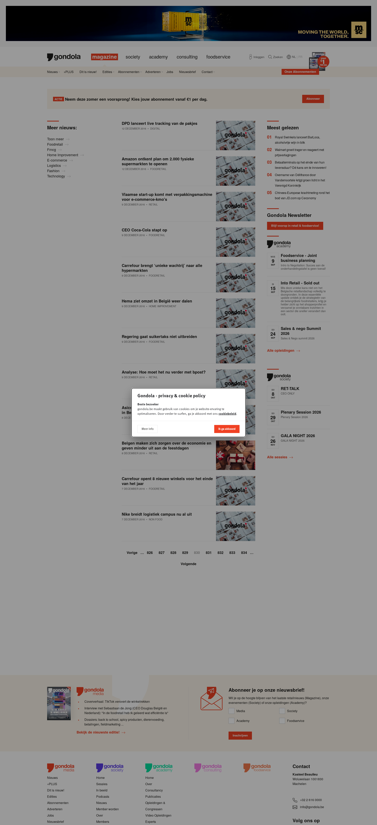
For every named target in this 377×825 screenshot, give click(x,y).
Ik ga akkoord (226, 429)
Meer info (148, 429)
